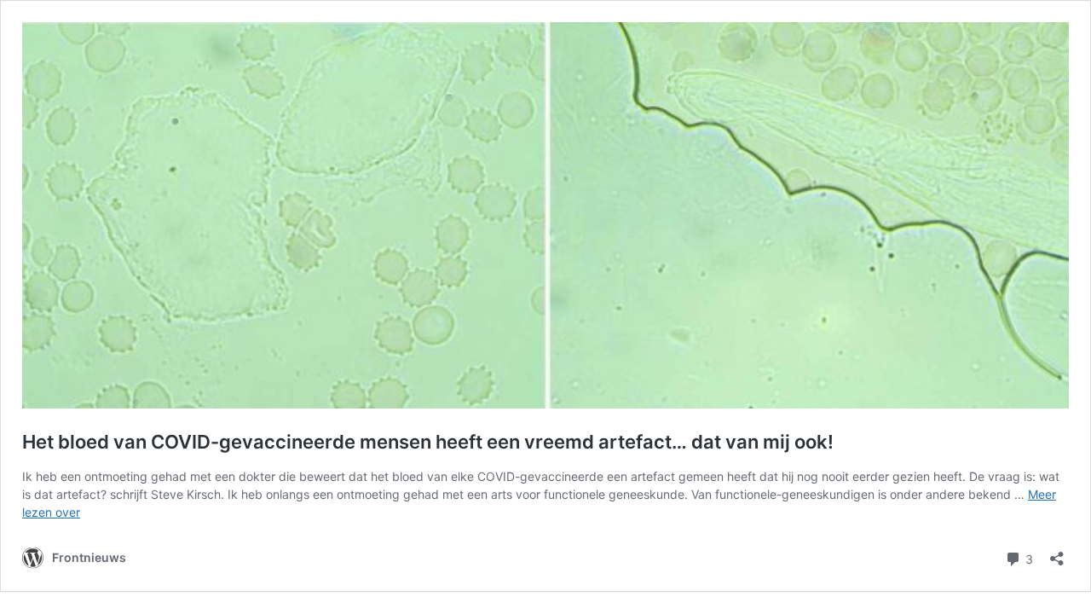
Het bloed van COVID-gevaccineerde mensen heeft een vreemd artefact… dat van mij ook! (428, 442)
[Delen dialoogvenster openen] (1057, 553)
